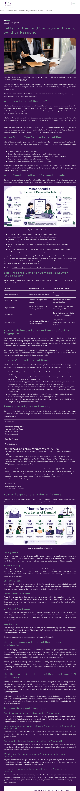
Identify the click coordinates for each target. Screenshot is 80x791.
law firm (34, 237)
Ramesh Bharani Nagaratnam (34, 696)
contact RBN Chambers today (57, 701)
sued (23, 80)
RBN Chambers (10, 696)
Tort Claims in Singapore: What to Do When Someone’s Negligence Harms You (40, 268)
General (9, 10)
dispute (24, 161)
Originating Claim (57, 120)
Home (2, 10)
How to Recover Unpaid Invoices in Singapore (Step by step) (33, 637)
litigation (71, 130)
